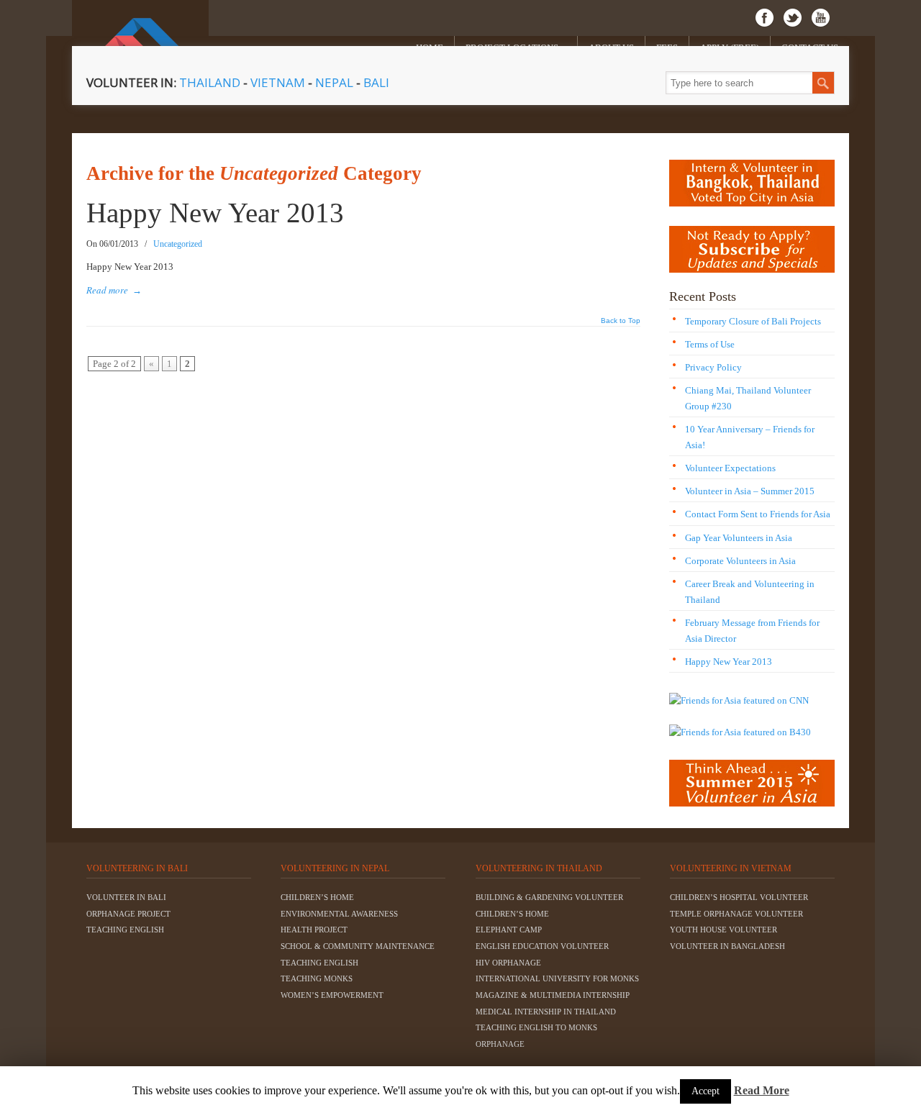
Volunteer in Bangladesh (727, 946)
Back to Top (620, 320)
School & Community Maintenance (358, 946)
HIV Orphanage (508, 962)
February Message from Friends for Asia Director (752, 630)
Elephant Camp (509, 929)
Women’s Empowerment (332, 995)
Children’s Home (317, 897)
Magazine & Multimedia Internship (553, 995)
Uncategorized (177, 244)
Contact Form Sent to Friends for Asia (757, 514)
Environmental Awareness (339, 913)
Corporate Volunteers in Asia (740, 560)
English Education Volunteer (542, 946)
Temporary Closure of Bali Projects (753, 321)
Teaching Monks (317, 978)
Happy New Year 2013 (215, 212)
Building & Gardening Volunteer (549, 897)
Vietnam (279, 82)
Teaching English (125, 929)
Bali (376, 82)
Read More (761, 1090)
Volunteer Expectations (730, 468)
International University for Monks (557, 978)
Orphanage (500, 1044)
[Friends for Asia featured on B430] (740, 732)
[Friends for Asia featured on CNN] (739, 700)
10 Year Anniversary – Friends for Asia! (750, 437)
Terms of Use (710, 344)
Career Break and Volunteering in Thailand (750, 591)
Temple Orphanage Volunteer (736, 913)
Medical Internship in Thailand (546, 1011)
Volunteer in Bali (126, 897)
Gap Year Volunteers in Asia (738, 537)
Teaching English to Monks (536, 1027)
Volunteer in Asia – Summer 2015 (750, 491)
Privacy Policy (713, 367)
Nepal (334, 82)
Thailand (209, 82)
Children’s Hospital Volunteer (739, 897)
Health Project (314, 929)
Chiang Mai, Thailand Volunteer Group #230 (748, 398)
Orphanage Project (128, 913)
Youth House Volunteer (723, 929)
